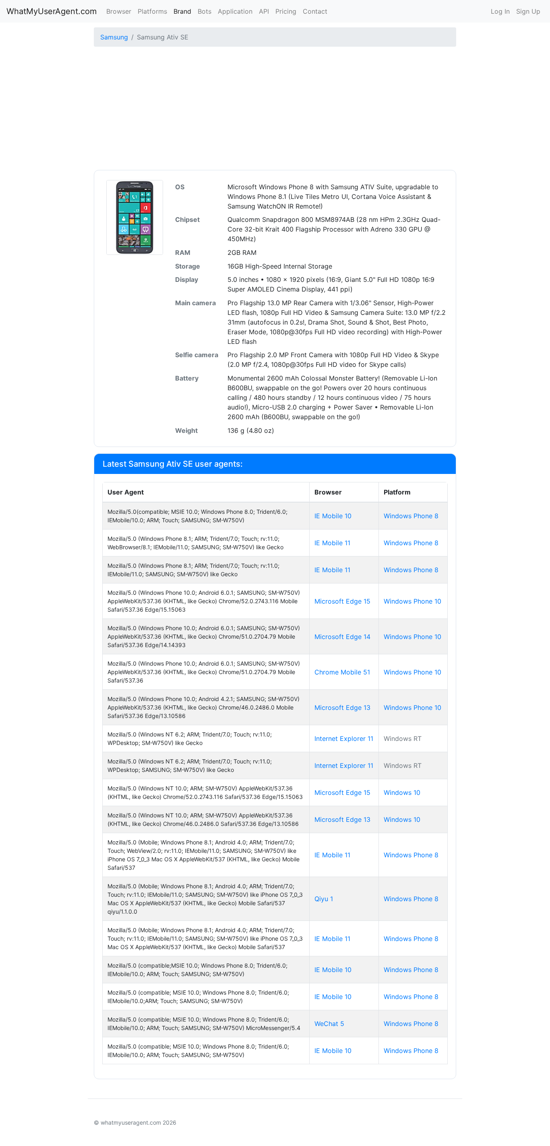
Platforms (152, 11)
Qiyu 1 (323, 899)
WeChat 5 (329, 1024)
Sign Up (528, 11)
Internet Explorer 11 (343, 738)
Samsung (114, 37)
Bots (204, 11)
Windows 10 (402, 792)
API (264, 11)
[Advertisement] (275, 109)
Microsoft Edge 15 (342, 601)
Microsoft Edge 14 (342, 637)
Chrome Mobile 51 (342, 672)
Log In (500, 11)
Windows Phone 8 (411, 516)
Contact (315, 11)
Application (235, 11)
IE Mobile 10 (333, 516)
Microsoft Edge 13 (342, 707)
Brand (182, 11)
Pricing (285, 11)
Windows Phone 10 (412, 601)
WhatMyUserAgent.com (51, 11)
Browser (118, 11)
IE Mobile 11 (332, 543)
